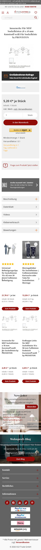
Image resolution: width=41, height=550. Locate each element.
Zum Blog (20, 459)
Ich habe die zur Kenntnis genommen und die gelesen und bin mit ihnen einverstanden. (21, 426)
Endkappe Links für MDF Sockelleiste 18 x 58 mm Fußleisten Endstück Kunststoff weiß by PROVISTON (30, 348)
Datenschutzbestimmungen (22, 424)
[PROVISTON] (20, 87)
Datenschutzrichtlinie (12, 417)
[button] (20, 131)
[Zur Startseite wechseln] (22, 12)
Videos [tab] (6, 214)
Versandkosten (22, 542)
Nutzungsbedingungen (13, 420)
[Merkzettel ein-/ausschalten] (15, 244)
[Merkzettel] (35, 12)
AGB (25, 426)
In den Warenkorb (20, 122)
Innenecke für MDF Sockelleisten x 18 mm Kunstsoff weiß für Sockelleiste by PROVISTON (10, 346)
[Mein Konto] (8, 12)
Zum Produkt (10, 309)
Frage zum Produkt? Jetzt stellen (24, 165)
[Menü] (3, 12)
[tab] (20, 199)
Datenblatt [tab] (8, 206)
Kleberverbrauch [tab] (11, 222)
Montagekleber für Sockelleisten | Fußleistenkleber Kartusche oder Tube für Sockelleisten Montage (30, 275)
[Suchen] (36, 17)
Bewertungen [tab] (9, 230)
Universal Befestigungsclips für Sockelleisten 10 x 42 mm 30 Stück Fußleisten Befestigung (10, 274)
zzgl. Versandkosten (23, 109)
